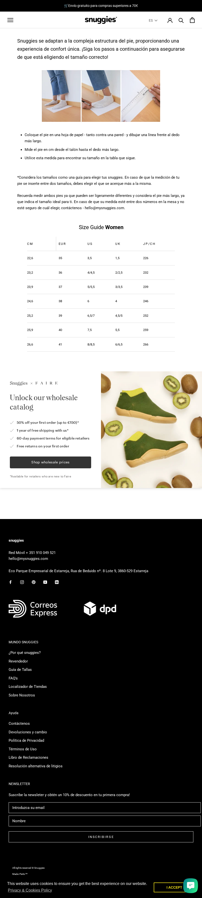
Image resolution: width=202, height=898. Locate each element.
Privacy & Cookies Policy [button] (30, 890)
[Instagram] (22, 582)
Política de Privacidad (26, 740)
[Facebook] (10, 582)
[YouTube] (45, 582)
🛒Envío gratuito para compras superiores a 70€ (101, 6)
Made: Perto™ (20, 874)
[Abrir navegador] (10, 20)
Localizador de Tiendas (28, 686)
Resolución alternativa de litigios (36, 766)
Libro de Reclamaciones (28, 757)
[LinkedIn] (57, 582)
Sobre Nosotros (22, 695)
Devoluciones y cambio (28, 732)
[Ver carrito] (192, 20)
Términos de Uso (23, 749)
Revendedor (18, 661)
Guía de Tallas (20, 669)
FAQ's (13, 678)
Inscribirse (101, 837)
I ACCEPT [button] (174, 887)
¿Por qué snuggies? (25, 652)
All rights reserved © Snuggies (28, 867)
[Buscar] (181, 20)
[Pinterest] (33, 582)
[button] (153, 20)
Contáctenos (19, 723)
